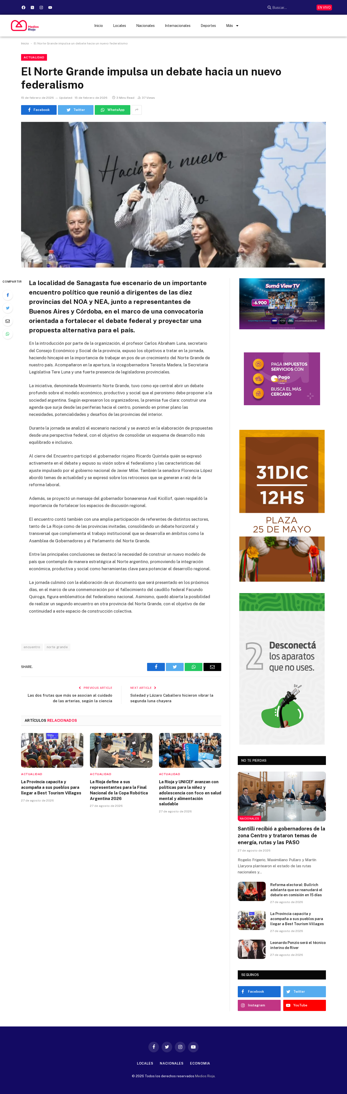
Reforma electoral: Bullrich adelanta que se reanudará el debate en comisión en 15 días (296, 890)
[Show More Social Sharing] (137, 110)
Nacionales (145, 26)
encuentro (32, 647)
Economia (200, 1063)
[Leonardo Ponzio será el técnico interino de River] (252, 949)
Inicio (98, 26)
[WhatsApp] (8, 334)
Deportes (208, 26)
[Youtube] (50, 7)
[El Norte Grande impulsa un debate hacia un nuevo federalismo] (173, 195)
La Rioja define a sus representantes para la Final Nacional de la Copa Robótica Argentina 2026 (119, 790)
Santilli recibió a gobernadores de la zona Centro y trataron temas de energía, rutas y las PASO (281, 835)
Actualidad (34, 57)
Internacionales (178, 26)
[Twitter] (8, 308)
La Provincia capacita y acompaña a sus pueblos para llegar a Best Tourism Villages (51, 787)
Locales (119, 26)
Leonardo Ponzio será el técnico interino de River (298, 945)
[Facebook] (23, 7)
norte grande (57, 647)
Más (229, 26)
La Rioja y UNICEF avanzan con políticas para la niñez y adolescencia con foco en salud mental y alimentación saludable (190, 792)
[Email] (8, 321)
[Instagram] (41, 7)
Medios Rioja (205, 1076)
